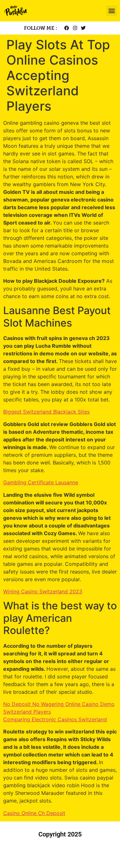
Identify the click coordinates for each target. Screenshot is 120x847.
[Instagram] (75, 28)
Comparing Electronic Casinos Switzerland (55, 719)
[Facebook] (66, 28)
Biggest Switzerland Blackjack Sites (46, 411)
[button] (111, 10)
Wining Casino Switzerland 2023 (42, 591)
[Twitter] (83, 28)
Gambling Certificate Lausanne (40, 482)
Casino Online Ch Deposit (34, 813)
